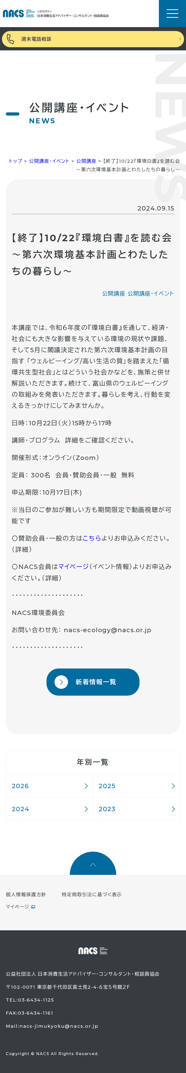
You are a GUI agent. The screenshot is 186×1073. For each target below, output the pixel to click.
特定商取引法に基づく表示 (92, 894)
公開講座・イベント (151, 293)
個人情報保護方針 (26, 894)
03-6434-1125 (36, 1000)
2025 (107, 786)
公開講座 (113, 293)
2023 (107, 809)
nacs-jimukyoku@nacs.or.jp (59, 1026)
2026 (20, 786)
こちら (92, 538)
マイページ (73, 566)
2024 (21, 809)
